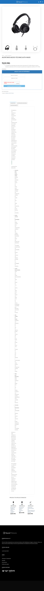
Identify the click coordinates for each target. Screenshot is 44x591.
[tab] (13, 103)
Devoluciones (4, 562)
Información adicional (22, 103)
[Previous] (5, 24)
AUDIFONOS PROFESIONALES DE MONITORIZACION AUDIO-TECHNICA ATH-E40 (31, 510)
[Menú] (42, 2)
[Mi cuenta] (38, 2)
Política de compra (5, 564)
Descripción (13, 103)
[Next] (37, 24)
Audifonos (7, 93)
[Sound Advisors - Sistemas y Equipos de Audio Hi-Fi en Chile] (22, 2)
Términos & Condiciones (6, 558)
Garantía (3, 560)
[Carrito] (40, 2)
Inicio (3, 55)
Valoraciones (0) (14, 105)
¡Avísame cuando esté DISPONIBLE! (14, 86)
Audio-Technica (8, 55)
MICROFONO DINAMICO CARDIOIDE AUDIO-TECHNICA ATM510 (12, 510)
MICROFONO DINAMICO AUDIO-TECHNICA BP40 (21, 509)
